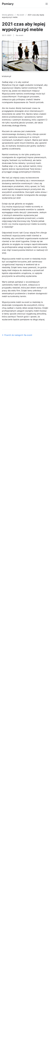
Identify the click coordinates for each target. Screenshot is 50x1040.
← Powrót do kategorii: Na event (17, 335)
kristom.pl (6, 76)
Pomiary (8, 4)
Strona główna (8, 15)
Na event (21, 15)
